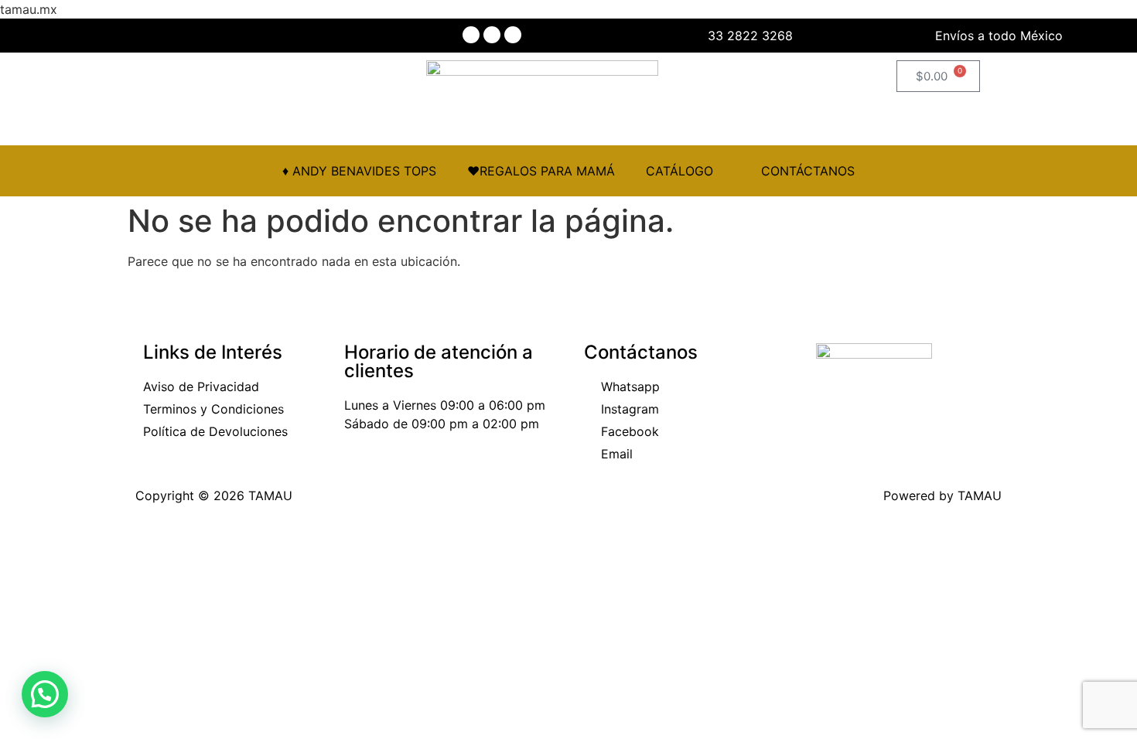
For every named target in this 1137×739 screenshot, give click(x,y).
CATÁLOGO (679, 171)
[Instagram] (491, 34)
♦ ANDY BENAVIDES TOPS (359, 171)
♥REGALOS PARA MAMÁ (541, 171)
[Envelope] (512, 34)
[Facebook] (471, 34)
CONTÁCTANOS (808, 171)
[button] (45, 694)
